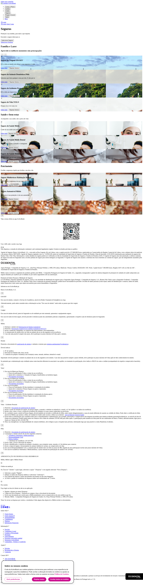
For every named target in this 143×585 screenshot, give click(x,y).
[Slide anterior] (2, 55)
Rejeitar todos (39, 579)
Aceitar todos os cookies (59, 579)
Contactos (8, 552)
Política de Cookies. (61, 574)
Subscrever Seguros (7, 40)
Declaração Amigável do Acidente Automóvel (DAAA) (29, 328)
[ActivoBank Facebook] (3, 507)
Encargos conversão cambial (13, 538)
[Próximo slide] (5, 55)
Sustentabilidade (10, 517)
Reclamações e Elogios (12, 550)
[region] (71, 83)
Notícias (7, 521)
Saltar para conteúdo (7, 1)
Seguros (7, 13)
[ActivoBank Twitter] (9, 507)
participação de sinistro (24, 344)
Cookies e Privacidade (11, 533)
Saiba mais (4, 68)
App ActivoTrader (10, 560)
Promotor (7, 535)
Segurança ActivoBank (12, 540)
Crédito (7, 11)
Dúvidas (7, 548)
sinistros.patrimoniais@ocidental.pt (57, 344)
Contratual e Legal (10, 531)
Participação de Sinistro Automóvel (29, 327)
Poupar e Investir (10, 15)
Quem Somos (9, 514)
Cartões (7, 9)
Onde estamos (9, 516)
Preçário (7, 529)
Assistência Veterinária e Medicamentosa (21, 435)
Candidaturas (9, 519)
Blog (6, 19)
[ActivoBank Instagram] (1, 507)
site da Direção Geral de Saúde (74, 415)
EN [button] (4, 505)
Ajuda (7, 17)
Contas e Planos (10, 7)
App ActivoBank (10, 558)
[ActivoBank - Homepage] (8, 3)
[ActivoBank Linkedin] (7, 507)
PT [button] (2, 505)
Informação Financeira (11, 523)
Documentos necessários (16, 376)
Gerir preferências (13, 579)
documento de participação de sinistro (23, 408)
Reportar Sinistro (14, 68)
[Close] (2, 216)
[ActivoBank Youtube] (5, 507)
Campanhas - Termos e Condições (15, 542)
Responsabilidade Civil (16, 437)
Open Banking (9, 536)
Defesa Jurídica (13, 439)
